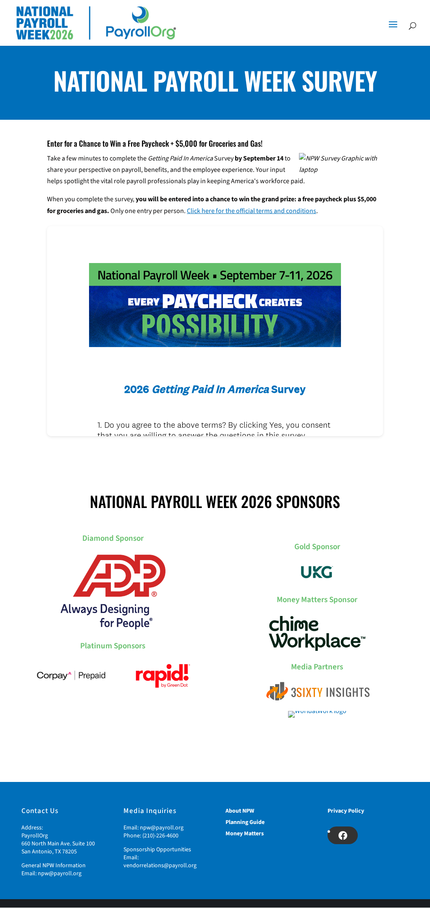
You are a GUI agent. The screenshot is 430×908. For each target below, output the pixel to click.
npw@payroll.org (59, 873)
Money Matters (244, 833)
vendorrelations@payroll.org (160, 865)
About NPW (239, 811)
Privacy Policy (346, 811)
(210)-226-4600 (160, 836)
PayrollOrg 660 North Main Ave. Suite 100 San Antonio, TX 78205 (58, 844)
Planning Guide (245, 822)
